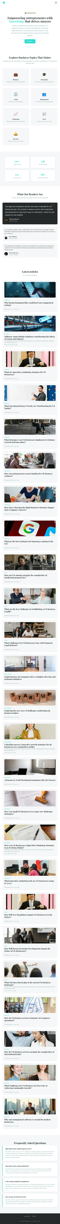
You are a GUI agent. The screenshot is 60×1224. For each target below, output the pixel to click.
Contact (34, 1216)
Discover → (30, 41)
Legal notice (27, 1216)
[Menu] (56, 2)
